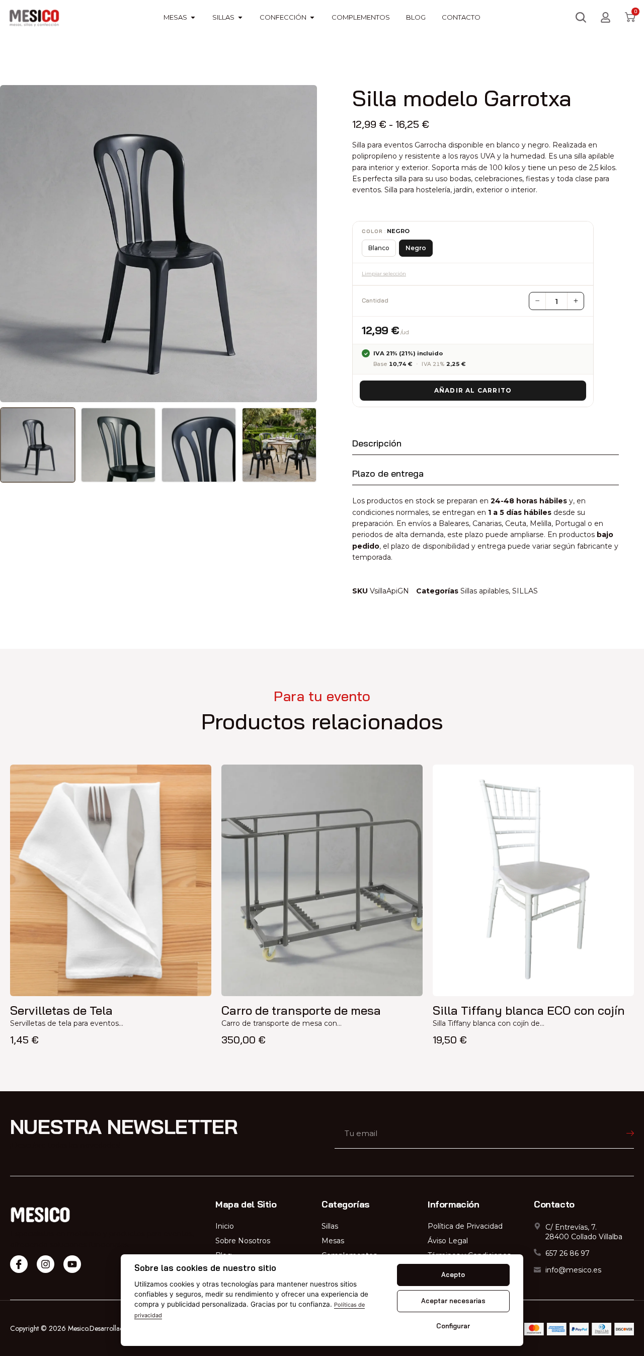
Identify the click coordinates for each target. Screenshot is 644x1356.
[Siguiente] (303, 244)
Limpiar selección (384, 273)
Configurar (453, 1326)
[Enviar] (596, 1134)
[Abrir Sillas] (240, 17)
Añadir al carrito (473, 390)
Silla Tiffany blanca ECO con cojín (529, 1010)
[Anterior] (14, 244)
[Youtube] (72, 1264)
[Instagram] (45, 1264)
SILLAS (525, 590)
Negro (416, 248)
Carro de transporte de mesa (301, 1010)
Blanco (378, 248)
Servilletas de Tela (61, 1010)
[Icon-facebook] (19, 1264)
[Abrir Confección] (312, 17)
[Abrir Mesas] (193, 17)
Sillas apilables (484, 590)
